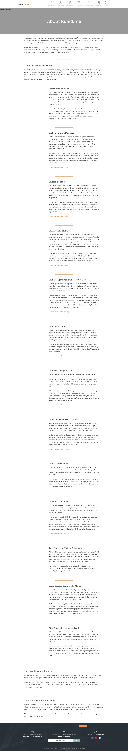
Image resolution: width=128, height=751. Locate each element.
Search (106, 6)
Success (79, 6)
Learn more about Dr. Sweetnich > (60, 449)
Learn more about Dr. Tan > (58, 356)
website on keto (81, 47)
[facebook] (92, 738)
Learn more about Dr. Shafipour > (60, 405)
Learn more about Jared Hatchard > (60, 534)
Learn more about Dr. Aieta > (58, 216)
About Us (31, 726)
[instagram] (99, 738)
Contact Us (42, 726)
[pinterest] (96, 738)
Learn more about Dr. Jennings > (59, 312)
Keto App (73, 726)
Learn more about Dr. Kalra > (58, 265)
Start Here (51, 6)
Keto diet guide (95, 726)
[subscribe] (76, 740)
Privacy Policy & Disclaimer (78, 748)
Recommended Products (57, 726)
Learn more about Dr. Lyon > (58, 167)
